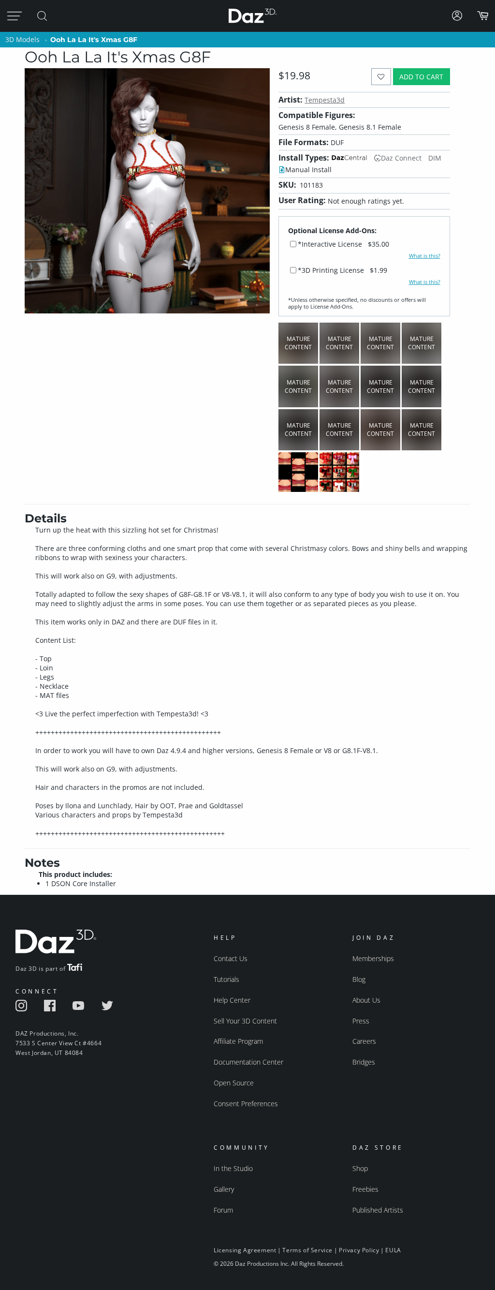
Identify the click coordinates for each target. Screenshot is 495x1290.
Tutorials (226, 979)
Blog (358, 979)
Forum (223, 1210)
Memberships (373, 958)
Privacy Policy (359, 1250)
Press (360, 1020)
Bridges (363, 1062)
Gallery (224, 1189)
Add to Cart (421, 76)
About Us (366, 1000)
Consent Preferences (246, 1103)
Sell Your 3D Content (245, 1020)
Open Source (234, 1082)
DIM (434, 158)
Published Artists (377, 1210)
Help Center (232, 1000)
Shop (360, 1168)
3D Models (22, 39)
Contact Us (231, 958)
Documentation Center (248, 1062)
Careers (364, 1041)
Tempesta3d (325, 99)
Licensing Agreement (245, 1250)
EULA (393, 1250)
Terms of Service (307, 1250)
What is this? (424, 255)
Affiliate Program (238, 1041)
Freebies (365, 1189)
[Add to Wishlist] (381, 76)
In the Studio (233, 1168)
